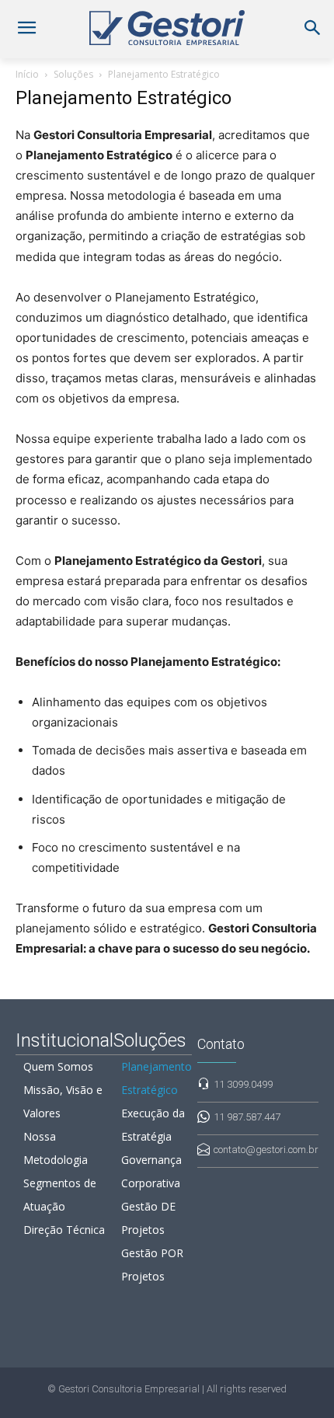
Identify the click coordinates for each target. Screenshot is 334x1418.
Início (27, 74)
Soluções (73, 74)
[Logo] (167, 27)
